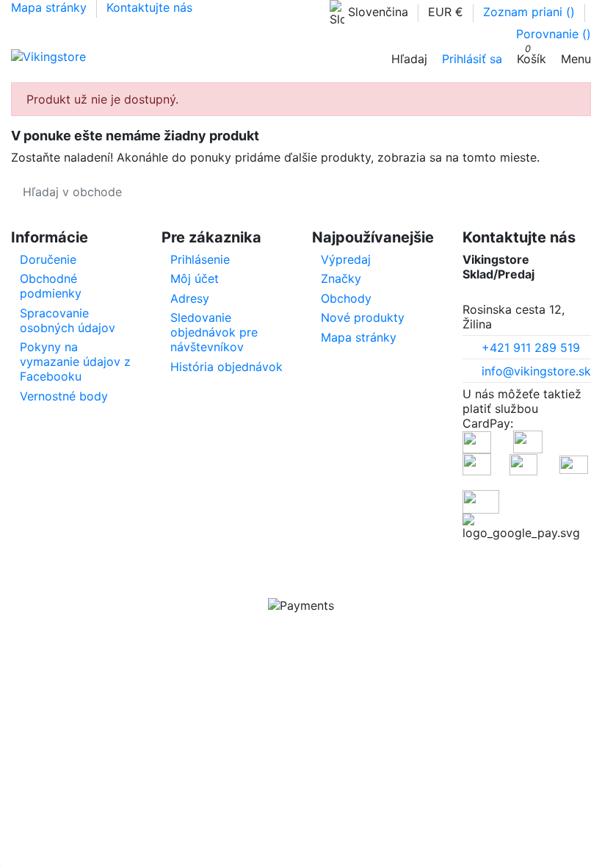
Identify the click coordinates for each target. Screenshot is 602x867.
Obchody (346, 298)
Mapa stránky (50, 7)
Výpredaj (346, 259)
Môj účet (194, 278)
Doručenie (48, 259)
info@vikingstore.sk (536, 371)
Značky (341, 278)
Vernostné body (64, 396)
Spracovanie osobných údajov (67, 320)
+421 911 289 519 (531, 347)
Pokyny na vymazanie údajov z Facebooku (75, 361)
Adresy (189, 298)
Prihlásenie (200, 259)
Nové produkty (363, 317)
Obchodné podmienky (50, 286)
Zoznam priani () (531, 11)
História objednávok (226, 366)
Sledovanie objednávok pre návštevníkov (214, 332)
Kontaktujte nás (149, 7)
